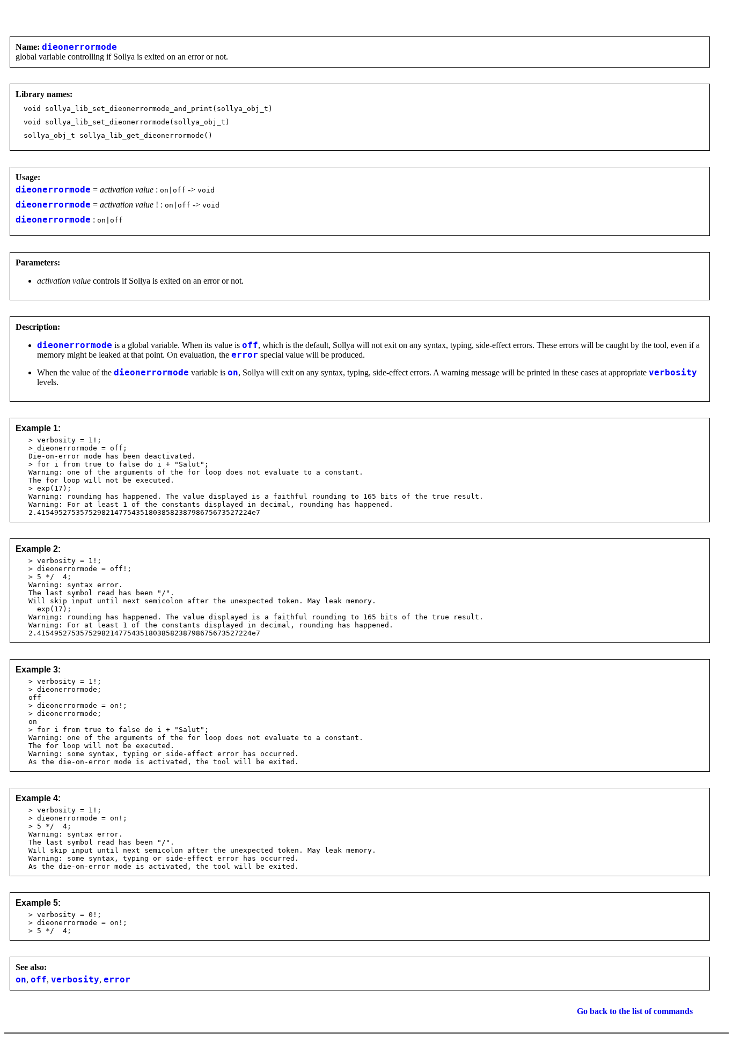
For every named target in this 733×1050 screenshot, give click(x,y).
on (233, 373)
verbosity (673, 373)
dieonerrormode (79, 47)
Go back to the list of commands (635, 1011)
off (250, 345)
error (244, 355)
